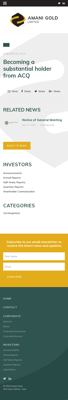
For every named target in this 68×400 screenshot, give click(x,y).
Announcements (12, 173)
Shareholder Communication (19, 191)
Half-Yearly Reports (14, 182)
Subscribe (14, 276)
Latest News (9, 369)
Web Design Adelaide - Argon (14, 389)
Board (6, 326)
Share (27, 91)
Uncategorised (47, 125)
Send (14, 91)
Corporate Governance (14, 331)
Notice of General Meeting (42, 120)
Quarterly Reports (13, 186)
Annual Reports (12, 177)
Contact (10, 307)
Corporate (12, 316)
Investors (11, 344)
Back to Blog (17, 145)
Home (7, 298)
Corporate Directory (13, 336)
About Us (7, 321)
